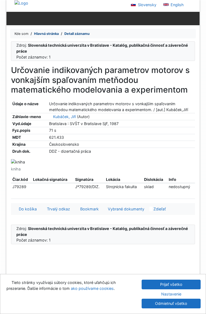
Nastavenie (171, 294)
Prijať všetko (171, 284)
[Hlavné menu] (194, 18)
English (177, 4)
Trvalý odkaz (57, 209)
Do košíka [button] (27, 209)
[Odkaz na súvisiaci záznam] (50, 116)
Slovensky (146, 4)
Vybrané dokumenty (125, 209)
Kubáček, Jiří (64, 116)
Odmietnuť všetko (171, 303)
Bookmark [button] (88, 209)
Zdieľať (159, 209)
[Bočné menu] (11, 18)
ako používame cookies (92, 288)
